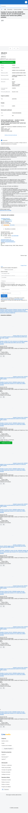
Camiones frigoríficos (9, 311)
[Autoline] (5, 9)
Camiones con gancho (13, 310)
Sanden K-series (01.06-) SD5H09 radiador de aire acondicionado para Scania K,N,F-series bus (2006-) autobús (13, 383)
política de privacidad (5, 299)
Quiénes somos (5, 741)
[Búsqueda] (26, 6)
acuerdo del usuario (18, 299)
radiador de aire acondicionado (18, 70)
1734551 (14, 75)
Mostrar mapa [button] (24, 255)
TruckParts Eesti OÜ (5, 218)
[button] (26, 2)
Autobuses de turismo (18, 311)
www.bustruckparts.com (6, 239)
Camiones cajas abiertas (22, 309)
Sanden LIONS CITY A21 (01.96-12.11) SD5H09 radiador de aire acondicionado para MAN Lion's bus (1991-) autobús (14, 343)
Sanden (13, 65)
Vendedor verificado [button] (6, 219)
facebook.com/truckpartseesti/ (7, 240)
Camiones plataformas (10, 312)
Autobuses (2, 309)
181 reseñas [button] (12, 224)
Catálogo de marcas (6, 774)
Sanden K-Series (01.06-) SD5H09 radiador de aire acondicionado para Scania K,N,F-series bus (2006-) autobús (13, 424)
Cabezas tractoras (9, 309)
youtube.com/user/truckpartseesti (8, 241)
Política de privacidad (6, 767)
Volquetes (15, 309)
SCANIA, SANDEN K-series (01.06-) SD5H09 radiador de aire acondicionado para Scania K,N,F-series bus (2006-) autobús (14, 552)
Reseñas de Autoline (6, 772)
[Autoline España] (8, 2)
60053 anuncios (8, 221)
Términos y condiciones (7, 765)
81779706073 (19, 75)
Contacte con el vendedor (7, 62)
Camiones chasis (4, 310)
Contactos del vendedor (7, 745)
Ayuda (3, 743)
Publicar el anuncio (6, 442)
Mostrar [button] (10, 235)
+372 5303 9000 (15, 235)
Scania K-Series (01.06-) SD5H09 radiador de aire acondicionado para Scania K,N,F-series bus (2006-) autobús (13, 593)
